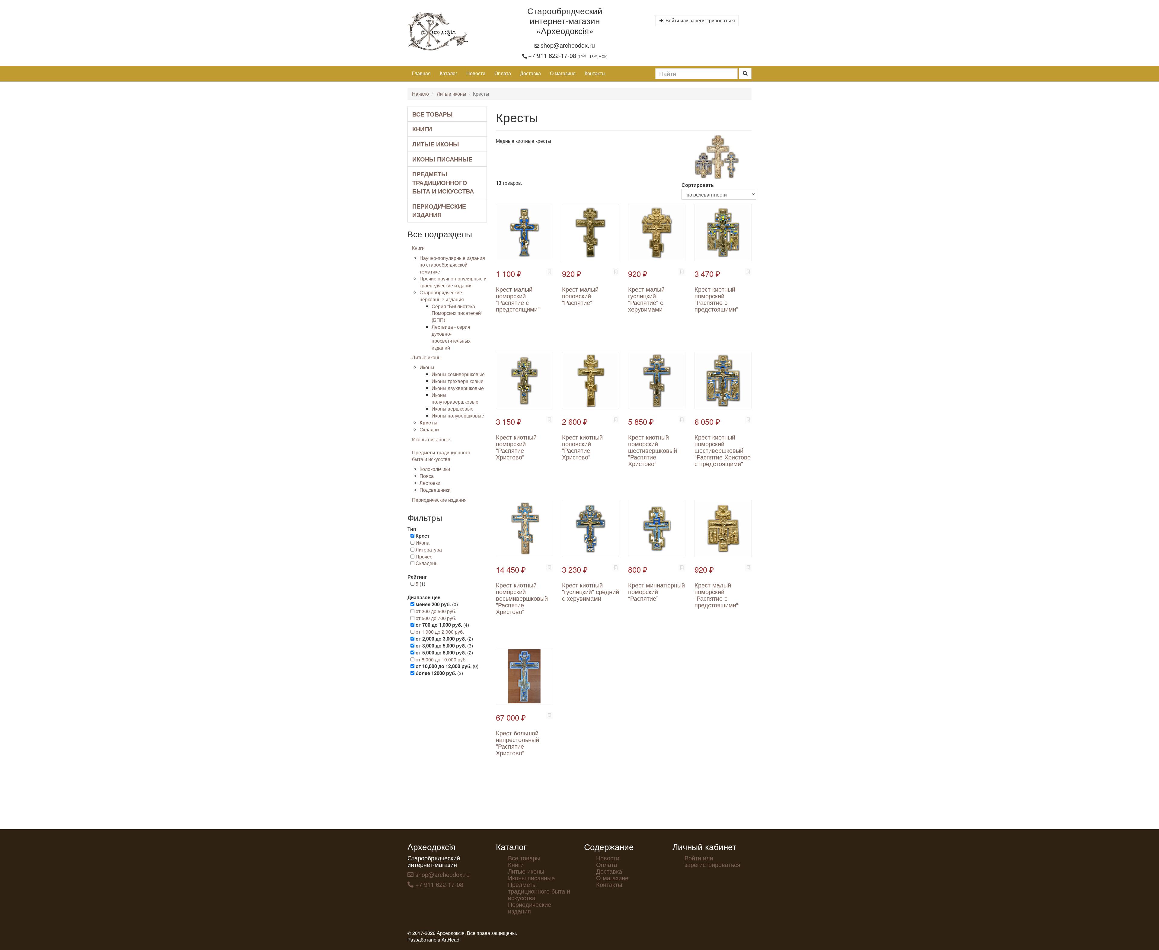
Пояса (427, 475)
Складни (429, 429)
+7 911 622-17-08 (552, 55)
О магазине (563, 73)
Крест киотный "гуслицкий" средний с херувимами (590, 592)
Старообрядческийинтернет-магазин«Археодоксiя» (564, 21)
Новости (475, 73)
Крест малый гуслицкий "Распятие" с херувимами (646, 299)
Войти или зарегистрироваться (699, 20)
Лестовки (430, 482)
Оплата (502, 73)
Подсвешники (435, 489)
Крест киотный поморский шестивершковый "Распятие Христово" (652, 450)
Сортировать (698, 184)
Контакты (595, 73)
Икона (422, 542)
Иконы (427, 367)
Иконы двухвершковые (458, 388)
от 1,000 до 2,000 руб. (440, 631)
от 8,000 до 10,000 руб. (441, 659)
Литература (429, 549)
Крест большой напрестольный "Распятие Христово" (517, 742)
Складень (426, 563)
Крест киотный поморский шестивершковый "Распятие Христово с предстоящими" (722, 450)
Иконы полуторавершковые (455, 398)
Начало (420, 93)
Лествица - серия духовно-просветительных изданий (451, 337)
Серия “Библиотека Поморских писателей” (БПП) (457, 313)
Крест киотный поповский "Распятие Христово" (582, 447)
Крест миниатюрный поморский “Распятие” (656, 592)
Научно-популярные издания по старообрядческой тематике (452, 264)
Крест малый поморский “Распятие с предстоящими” (518, 299)
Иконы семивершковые (458, 374)
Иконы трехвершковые (458, 381)
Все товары (432, 114)
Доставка (530, 73)
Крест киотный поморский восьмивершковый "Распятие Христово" (522, 598)
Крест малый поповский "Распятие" (580, 296)
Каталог (448, 73)
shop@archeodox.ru (568, 45)
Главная (421, 73)
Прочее (424, 556)
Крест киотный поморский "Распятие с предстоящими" (716, 299)
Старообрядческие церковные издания (442, 296)
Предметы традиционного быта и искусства (443, 182)
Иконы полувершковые (458, 415)
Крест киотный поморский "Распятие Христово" (516, 447)
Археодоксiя (431, 846)
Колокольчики (435, 468)
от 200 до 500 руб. (436, 611)
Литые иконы (451, 93)
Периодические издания (439, 210)
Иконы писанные (442, 159)
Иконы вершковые (453, 408)
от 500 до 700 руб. (436, 618)
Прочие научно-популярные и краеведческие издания (453, 282)
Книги (422, 128)
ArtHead (450, 939)
